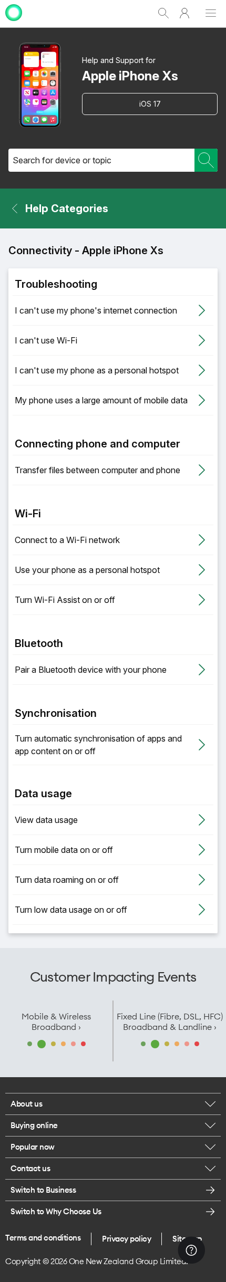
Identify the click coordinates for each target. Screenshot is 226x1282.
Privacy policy (126, 1239)
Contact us (30, 1168)
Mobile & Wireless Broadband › (56, 1021)
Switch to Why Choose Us (56, 1211)
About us (26, 1104)
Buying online (34, 1125)
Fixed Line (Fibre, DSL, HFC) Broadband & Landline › (170, 1021)
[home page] (13, 22)
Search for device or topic (62, 160)
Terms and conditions (42, 1238)
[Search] (206, 160)
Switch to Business (43, 1190)
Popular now (33, 1147)
